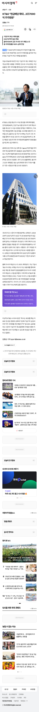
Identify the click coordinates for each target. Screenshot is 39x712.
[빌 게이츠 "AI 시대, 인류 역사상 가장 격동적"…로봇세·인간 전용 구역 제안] (7, 427)
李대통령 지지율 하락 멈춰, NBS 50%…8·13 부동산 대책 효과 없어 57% (25, 396)
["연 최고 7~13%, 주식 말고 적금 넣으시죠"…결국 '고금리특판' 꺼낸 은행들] (31, 600)
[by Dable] (33, 609)
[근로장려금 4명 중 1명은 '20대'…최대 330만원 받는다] (7, 417)
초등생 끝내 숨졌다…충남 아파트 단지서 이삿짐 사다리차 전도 (19, 300)
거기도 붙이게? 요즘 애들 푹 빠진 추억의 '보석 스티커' (26, 645)
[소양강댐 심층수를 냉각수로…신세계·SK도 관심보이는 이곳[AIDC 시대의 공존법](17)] (31, 591)
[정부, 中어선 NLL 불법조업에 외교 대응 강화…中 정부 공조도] (7, 408)
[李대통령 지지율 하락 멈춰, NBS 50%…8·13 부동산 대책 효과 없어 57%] (7, 399)
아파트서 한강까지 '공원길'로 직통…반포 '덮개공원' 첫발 (25, 386)
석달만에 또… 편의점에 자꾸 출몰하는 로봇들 (25, 635)
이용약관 (16, 701)
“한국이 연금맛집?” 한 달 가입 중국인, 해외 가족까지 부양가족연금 (26, 655)
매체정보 (23, 701)
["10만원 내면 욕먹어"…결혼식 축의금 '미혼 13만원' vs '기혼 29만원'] (31, 571)
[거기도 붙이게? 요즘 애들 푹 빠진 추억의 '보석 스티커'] (8, 649)
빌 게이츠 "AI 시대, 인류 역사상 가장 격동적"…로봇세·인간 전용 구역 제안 (25, 424)
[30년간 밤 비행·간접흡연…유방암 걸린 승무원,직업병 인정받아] (31, 581)
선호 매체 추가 (9, 30)
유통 (10, 10)
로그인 (6, 689)
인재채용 (21, 694)
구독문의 (12, 698)
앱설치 (15, 689)
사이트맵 (32, 689)
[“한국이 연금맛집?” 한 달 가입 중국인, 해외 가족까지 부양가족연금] (8, 659)
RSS (25, 698)
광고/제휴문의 (13, 694)
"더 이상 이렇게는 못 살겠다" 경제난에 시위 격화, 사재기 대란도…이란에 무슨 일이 (19, 296)
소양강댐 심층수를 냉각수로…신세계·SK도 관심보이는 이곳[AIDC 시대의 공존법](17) (14, 588)
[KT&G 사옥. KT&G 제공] (19, 199)
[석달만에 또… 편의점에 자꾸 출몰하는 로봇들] (8, 639)
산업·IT (4, 10)
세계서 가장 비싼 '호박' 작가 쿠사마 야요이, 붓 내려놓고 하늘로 (26, 665)
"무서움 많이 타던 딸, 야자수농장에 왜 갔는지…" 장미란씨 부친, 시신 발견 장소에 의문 (21, 560)
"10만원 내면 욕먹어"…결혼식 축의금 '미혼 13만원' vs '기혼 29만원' (14, 569)
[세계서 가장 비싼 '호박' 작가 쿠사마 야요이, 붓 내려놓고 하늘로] (8, 669)
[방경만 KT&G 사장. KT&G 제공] (19, 93)
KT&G (5, 50)
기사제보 (19, 698)
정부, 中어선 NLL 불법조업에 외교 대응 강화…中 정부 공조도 (24, 405)
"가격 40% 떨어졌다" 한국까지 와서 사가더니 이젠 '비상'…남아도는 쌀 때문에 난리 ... (19, 304)
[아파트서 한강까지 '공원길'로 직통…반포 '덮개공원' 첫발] (7, 389)
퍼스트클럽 (5, 698)
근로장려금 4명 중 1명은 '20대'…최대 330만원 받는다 (25, 414)
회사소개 (4, 694)
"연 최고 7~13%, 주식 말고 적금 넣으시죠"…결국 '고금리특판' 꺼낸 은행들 (14, 598)
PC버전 (24, 689)
